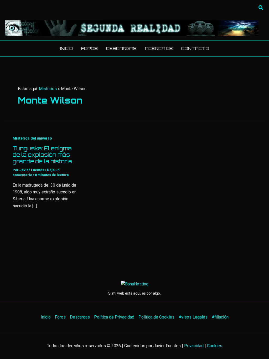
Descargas (80, 317)
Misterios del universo (32, 138)
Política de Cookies (156, 317)
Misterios (48, 88)
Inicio (46, 317)
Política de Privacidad (114, 317)
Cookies (214, 345)
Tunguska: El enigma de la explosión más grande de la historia (42, 155)
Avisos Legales (193, 317)
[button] (261, 8)
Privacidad (194, 345)
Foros (60, 317)
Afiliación (220, 317)
